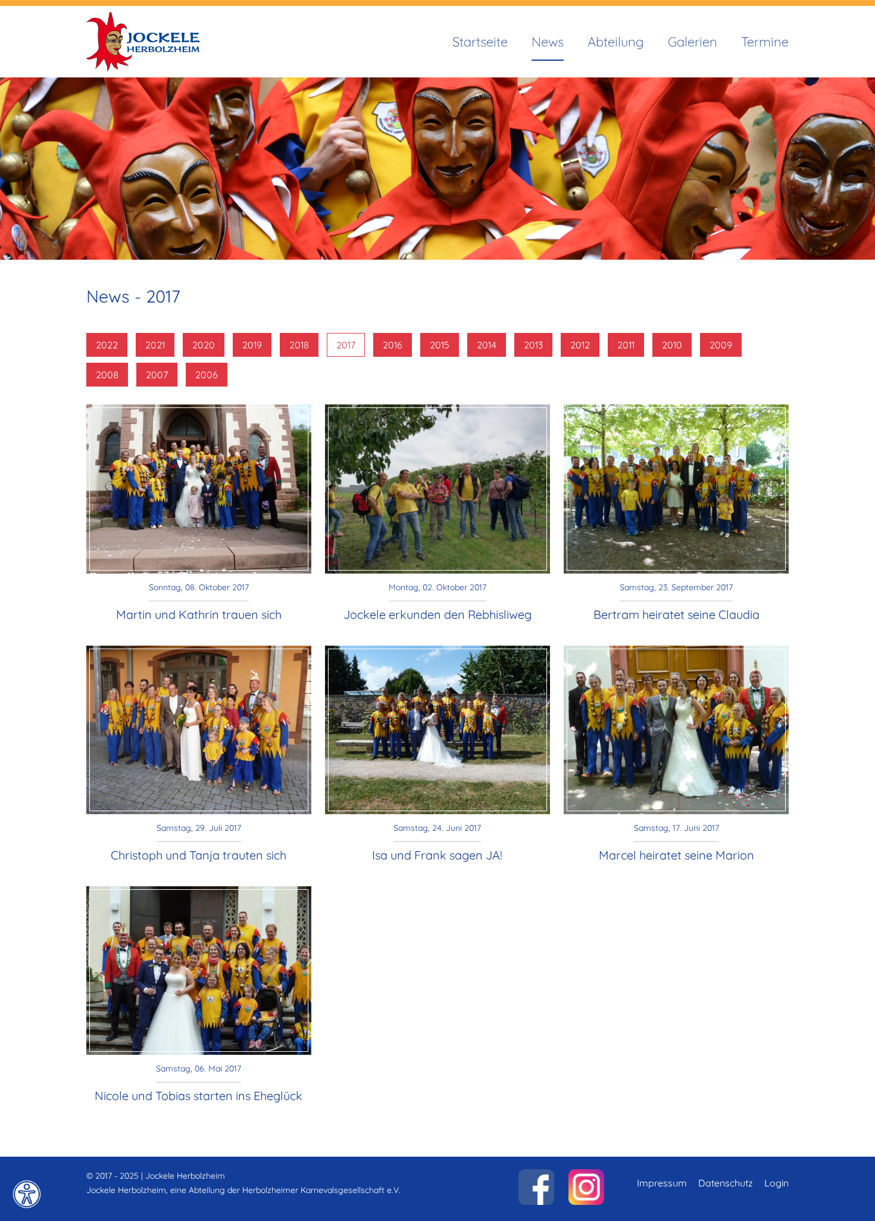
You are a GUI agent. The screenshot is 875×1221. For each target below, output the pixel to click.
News (548, 41)
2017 (345, 345)
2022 (107, 345)
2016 (392, 345)
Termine (765, 41)
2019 (252, 345)
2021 (155, 345)
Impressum (662, 1183)
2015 (439, 345)
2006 (206, 375)
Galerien (692, 41)
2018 (299, 345)
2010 (672, 345)
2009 (721, 345)
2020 (203, 345)
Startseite (480, 41)
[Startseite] (143, 19)
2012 (580, 345)
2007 (157, 375)
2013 (533, 345)
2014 (486, 345)
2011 (626, 345)
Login (776, 1183)
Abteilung (616, 41)
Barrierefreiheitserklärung (27, 1194)
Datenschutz (725, 1183)
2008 (107, 375)
